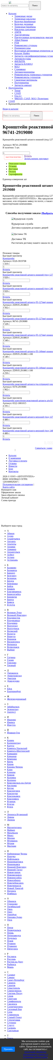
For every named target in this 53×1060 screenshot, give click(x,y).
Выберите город (11, 447)
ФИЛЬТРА (19, 61)
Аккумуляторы (21, 35)
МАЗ (16, 66)
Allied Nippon (21, 40)
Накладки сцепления (24, 29)
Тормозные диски (23, 16)
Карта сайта (9, 487)
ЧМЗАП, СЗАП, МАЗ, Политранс (31, 98)
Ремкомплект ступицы (25, 45)
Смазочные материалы (25, 80)
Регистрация (22, 450)
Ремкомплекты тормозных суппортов (33, 74)
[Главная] (20, 4)
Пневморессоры (22, 48)
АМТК (17, 32)
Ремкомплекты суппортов (27, 77)
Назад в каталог (11, 109)
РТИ (16, 42)
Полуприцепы (21, 82)
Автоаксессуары (22, 58)
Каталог (13, 13)
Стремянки (20, 69)
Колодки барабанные (25, 21)
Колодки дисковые (23, 24)
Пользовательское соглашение (18, 484)
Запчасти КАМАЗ (23, 64)
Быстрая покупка (13, 157)
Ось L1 (17, 96)
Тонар (17, 90)
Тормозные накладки (25, 19)
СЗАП (17, 93)
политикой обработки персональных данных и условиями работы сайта (35, 1054)
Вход (11, 450)
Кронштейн (8, 258)
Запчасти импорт (23, 85)
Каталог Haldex (22, 53)
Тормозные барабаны (25, 27)
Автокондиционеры (24, 72)
